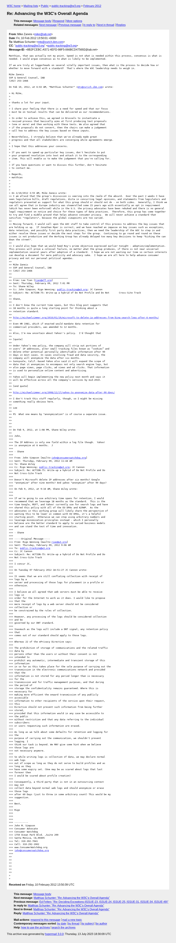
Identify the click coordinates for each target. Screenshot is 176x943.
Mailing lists (31, 5)
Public (45, 5)
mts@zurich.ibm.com (50, 41)
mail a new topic (72, 919)
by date (61, 923)
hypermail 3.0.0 (54, 934)
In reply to (89, 24)
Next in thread (105, 24)
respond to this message (45, 919)
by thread (73, 923)
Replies (121, 24)
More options (74, 21)
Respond (58, 21)
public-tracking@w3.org (66, 5)
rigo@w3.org (59, 542)
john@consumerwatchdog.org (69, 457)
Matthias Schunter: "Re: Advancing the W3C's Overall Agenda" (72, 897)
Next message (48, 24)
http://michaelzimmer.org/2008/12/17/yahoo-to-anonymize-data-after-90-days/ (64, 392)
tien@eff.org (43, 280)
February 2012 (92, 5)
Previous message (70, 24)
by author (101, 923)
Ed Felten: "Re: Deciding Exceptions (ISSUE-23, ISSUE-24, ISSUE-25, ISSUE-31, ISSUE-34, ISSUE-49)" (103, 901)
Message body (42, 21)
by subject (87, 923)
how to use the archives (35, 927)
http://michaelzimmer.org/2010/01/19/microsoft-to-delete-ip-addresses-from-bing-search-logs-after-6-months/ (86, 317)
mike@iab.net (42, 34)
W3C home (14, 5)
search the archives (63, 927)
